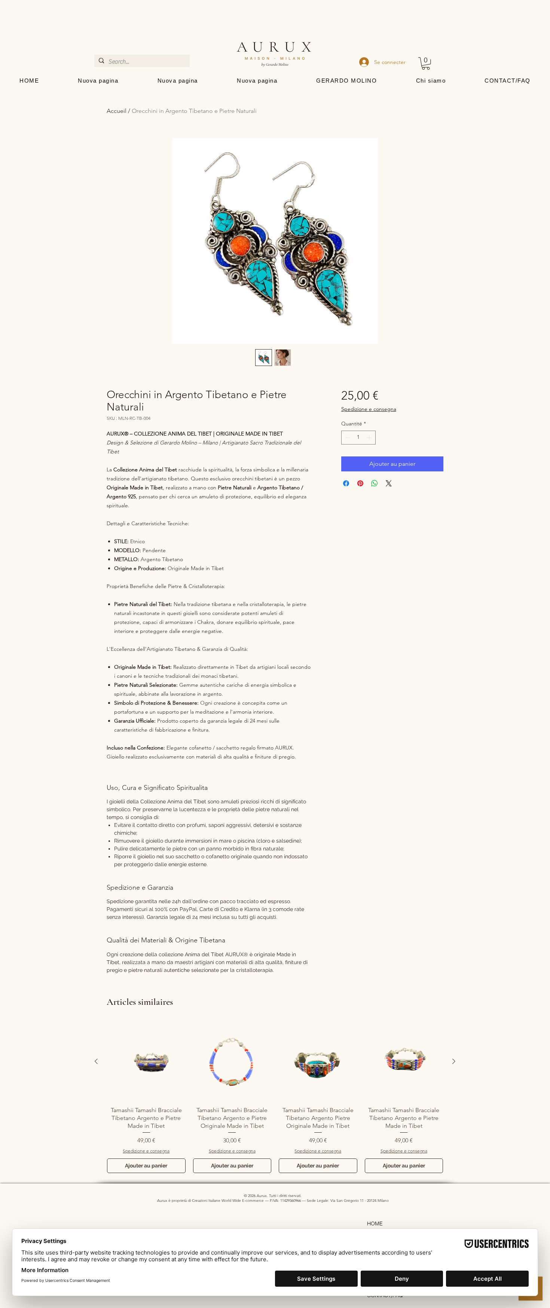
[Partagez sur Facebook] (346, 483)
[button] (425, 63)
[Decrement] (347, 437)
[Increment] (370, 437)
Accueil (116, 110)
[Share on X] (388, 483)
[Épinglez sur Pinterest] (360, 483)
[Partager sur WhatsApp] (374, 483)
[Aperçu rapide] (146, 1061)
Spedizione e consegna (368, 409)
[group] (275, 1098)
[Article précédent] (96, 1061)
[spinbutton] (358, 437)
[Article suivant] (453, 1061)
